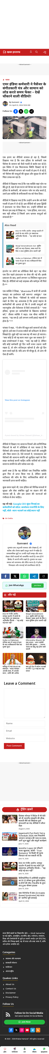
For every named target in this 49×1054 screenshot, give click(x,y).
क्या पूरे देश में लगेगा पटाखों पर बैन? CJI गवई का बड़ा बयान (36, 669)
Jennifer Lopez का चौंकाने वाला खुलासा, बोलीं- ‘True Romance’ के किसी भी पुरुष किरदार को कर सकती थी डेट (31, 852)
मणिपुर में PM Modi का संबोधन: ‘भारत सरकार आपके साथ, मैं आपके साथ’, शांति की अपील (11, 670)
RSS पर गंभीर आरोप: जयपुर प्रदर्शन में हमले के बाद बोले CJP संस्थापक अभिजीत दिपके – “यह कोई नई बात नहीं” (29, 235)
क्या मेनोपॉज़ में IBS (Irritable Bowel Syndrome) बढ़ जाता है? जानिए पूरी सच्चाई (32, 896)
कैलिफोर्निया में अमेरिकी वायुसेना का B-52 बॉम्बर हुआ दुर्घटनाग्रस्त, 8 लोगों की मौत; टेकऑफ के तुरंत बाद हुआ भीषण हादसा (32, 882)
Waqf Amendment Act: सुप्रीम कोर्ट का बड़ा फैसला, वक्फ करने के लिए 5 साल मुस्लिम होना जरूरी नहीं (28, 248)
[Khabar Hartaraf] (11, 52)
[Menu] (44, 52)
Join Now (37, 585)
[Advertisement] (24, 24)
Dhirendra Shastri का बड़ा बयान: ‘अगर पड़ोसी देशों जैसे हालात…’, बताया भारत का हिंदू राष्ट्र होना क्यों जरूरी (36, 644)
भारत (7, 80)
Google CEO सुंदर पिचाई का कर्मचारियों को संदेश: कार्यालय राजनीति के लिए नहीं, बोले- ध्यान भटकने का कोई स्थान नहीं (23, 507)
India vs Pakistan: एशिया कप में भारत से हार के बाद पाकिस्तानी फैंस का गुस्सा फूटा (29, 261)
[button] (36, 52)
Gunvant (15, 102)
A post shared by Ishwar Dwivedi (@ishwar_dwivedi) (26, 435)
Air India (9, 518)
